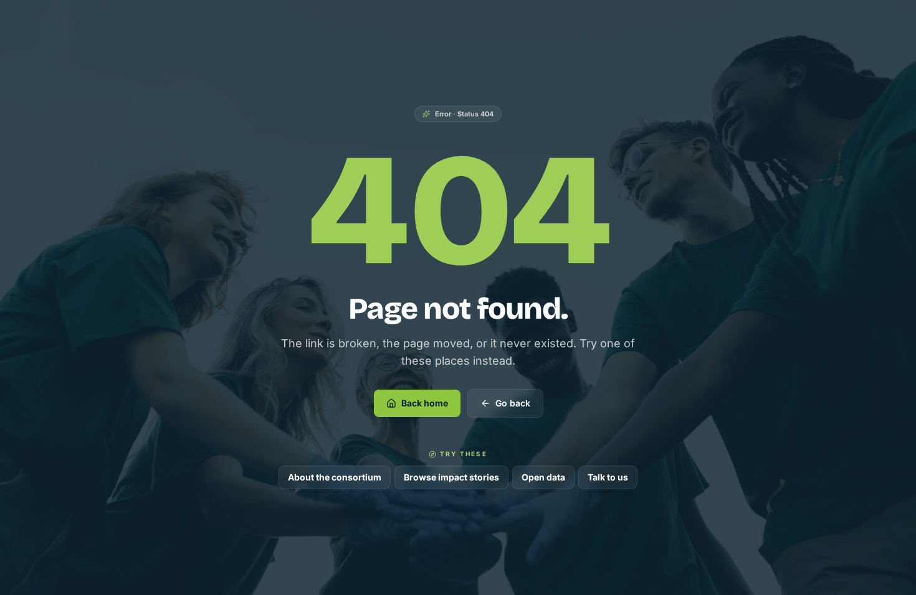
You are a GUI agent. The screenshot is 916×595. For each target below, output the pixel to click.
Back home (424, 403)
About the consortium (334, 477)
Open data (543, 477)
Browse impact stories (451, 477)
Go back (512, 403)
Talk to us (608, 477)
